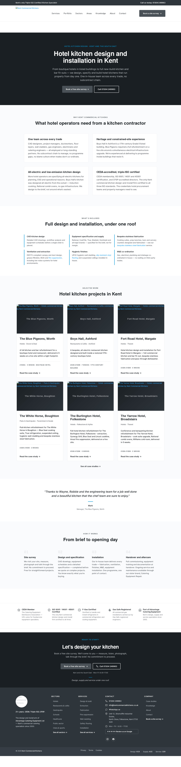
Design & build (86, 701)
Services (56, 13)
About (112, 13)
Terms (91, 750)
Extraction (84, 706)
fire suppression (55, 258)
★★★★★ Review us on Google (119, 731)
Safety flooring (86, 723)
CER (163, 752)
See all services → (87, 732)
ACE (150, 752)
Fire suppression (86, 714)
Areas (89, 13)
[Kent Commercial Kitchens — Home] (27, 13)
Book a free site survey (76, 666)
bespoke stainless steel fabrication (131, 245)
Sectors (78, 13)
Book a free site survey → (77, 89)
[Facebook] (113, 739)
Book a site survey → (154, 719)
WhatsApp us (114, 709)
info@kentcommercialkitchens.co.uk (123, 705)
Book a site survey (152, 13)
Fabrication (84, 710)
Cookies (99, 750)
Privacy (83, 750)
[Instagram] (107, 739)
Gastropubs (57, 710)
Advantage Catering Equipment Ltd (30, 721)
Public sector (58, 723)
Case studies (151, 701)
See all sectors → (60, 732)
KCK (138, 752)
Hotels (55, 701)
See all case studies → (91, 466)
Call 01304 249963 (106, 89)
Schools (56, 714)
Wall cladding (85, 719)
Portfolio (68, 13)
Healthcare (57, 719)
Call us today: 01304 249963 (152, 3)
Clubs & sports (59, 728)
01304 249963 (115, 701)
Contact (122, 13)
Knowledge (101, 13)
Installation (84, 728)
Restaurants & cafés (61, 706)
